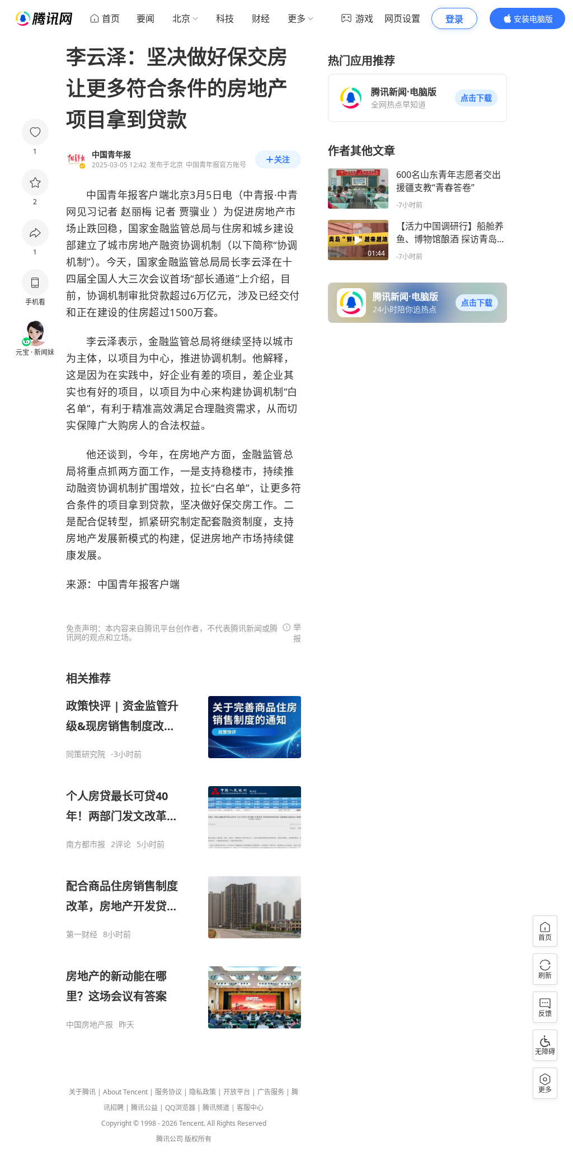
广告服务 (270, 1092)
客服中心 (250, 1107)
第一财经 (81, 934)
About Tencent (125, 1092)
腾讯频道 (216, 1107)
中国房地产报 (89, 1024)
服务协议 (168, 1092)
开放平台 (236, 1092)
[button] (476, 98)
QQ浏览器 (180, 1107)
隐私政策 (202, 1092)
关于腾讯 (82, 1092)
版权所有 (198, 1139)
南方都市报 (85, 844)
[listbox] (183, 850)
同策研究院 (85, 754)
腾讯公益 (144, 1107)
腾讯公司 (169, 1139)
